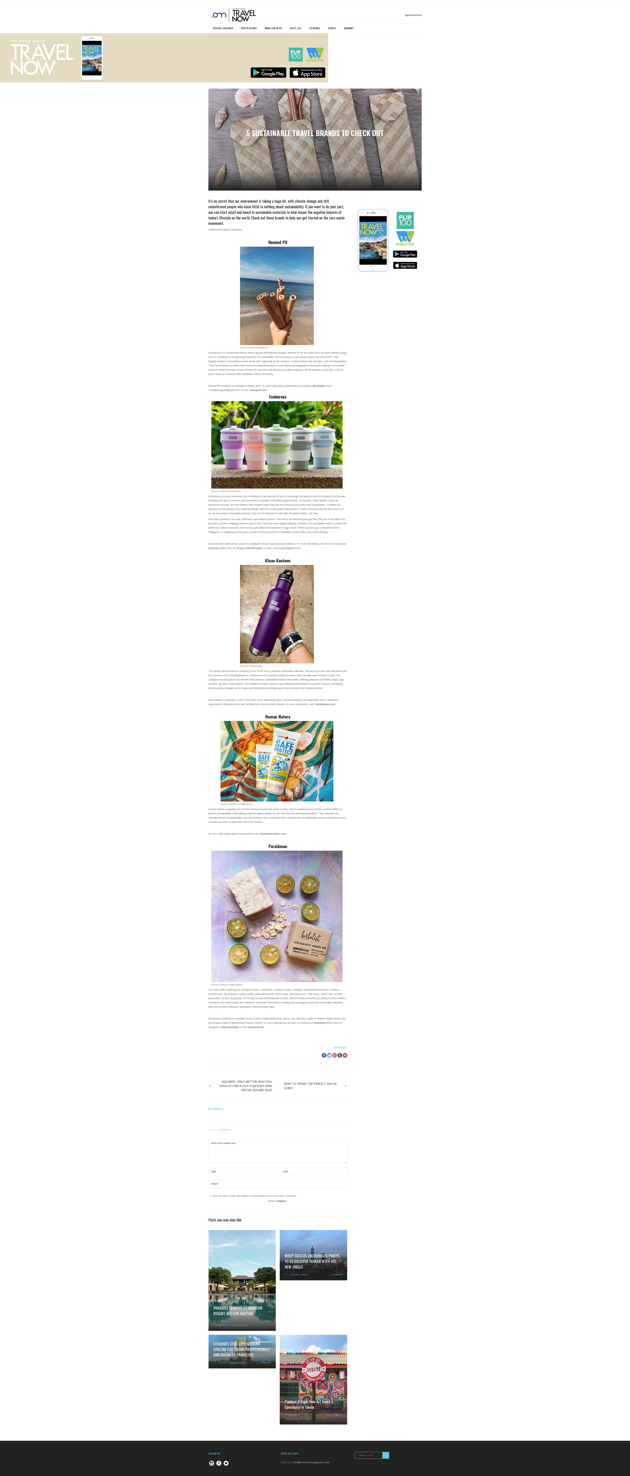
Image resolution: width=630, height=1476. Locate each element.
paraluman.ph (256, 1027)
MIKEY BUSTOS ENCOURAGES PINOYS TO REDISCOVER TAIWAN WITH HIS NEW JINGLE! (312, 1261)
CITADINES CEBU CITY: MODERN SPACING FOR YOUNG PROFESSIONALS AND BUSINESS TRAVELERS (241, 1349)
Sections (305, 1419)
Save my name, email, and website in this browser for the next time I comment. (254, 1195)
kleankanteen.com (325, 704)
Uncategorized (238, 1363)
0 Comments (312, 176)
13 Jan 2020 (222, 1321)
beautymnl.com (258, 390)
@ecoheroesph (254, 548)
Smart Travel (315, 141)
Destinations (220, 1325)
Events (304, 1275)
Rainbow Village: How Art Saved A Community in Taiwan (309, 1404)
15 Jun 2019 (293, 1274)
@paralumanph (230, 1027)
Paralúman (319, 1022)
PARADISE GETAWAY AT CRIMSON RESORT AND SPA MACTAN (237, 1310)
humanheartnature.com (273, 833)
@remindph (319, 385)
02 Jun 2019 (293, 1415)
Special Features (238, 1325)
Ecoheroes (213, 548)
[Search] (385, 1455)
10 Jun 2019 (222, 1363)
